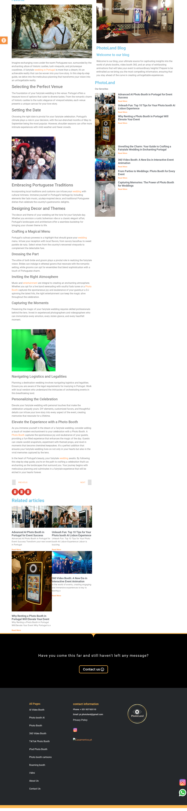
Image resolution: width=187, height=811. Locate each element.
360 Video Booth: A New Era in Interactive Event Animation (69, 580)
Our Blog (103, 8)
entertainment (30, 283)
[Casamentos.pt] (82, 739)
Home (55, 8)
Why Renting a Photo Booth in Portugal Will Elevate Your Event (30, 617)
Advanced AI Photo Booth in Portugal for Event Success (28, 534)
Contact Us (132, 8)
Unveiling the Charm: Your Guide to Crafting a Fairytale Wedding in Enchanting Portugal (144, 148)
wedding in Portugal (44, 69)
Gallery (117, 8)
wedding (76, 191)
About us (88, 8)
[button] (4, 40)
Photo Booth (18, 435)
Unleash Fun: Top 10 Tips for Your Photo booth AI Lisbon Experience (71, 534)
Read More (16, 549)
